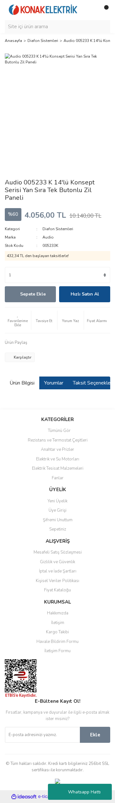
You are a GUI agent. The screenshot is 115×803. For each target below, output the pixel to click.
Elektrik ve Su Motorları (57, 459)
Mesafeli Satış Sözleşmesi (58, 552)
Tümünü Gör (59, 431)
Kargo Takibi (57, 632)
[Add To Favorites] (18, 320)
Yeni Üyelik (57, 501)
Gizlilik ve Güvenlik (57, 562)
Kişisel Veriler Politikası (57, 581)
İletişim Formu (57, 651)
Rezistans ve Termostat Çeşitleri (58, 440)
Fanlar (58, 478)
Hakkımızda (57, 613)
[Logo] (43, 9)
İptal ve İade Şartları (57, 571)
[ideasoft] (24, 797)
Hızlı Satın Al (85, 294)
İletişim (57, 623)
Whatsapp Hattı (84, 792)
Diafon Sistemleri (57, 228)
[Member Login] (91, 10)
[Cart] (103, 10)
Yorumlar (53, 382)
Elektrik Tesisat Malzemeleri (57, 468)
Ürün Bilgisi (22, 382)
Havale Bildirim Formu (57, 642)
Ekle (95, 735)
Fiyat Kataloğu (57, 590)
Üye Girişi (57, 510)
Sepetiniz (57, 529)
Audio (48, 237)
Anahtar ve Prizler (57, 449)
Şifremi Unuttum (58, 520)
